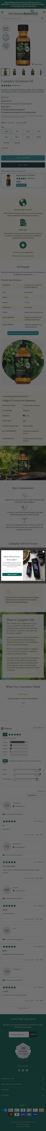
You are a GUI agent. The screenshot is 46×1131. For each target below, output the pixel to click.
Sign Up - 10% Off (12, 574)
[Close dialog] (43, 552)
